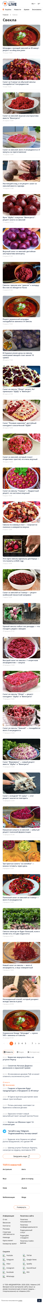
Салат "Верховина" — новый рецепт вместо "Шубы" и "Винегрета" (19, 763)
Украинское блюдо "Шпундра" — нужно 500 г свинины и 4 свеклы (20, 1034)
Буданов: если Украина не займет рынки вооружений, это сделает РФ (19, 1140)
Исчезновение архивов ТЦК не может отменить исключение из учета (21, 1075)
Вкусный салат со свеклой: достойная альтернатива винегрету (19, 252)
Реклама (6, 1229)
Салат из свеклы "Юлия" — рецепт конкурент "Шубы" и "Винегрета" (18, 695)
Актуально (7, 1169)
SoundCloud (31, 1268)
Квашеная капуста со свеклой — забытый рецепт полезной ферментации (21, 831)
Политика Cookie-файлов (27, 1242)
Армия (26, 9)
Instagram (10, 1268)
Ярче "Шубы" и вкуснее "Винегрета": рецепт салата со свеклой (19, 218)
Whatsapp (10, 1276)
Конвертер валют (10, 1244)
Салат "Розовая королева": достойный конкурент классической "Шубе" (19, 424)
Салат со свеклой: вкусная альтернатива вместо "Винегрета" (21, 117)
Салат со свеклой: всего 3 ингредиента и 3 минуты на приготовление (21, 151)
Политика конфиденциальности (28, 1226)
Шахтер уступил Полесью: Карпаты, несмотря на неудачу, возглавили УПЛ (20, 1148)
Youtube (9, 1255)
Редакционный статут (26, 1231)
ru (33, 4)
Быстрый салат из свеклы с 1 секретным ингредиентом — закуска (20, 661)
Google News (32, 1259)
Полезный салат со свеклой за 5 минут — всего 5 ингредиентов (21, 898)
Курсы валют (8, 1240)
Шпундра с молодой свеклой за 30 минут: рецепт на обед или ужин (21, 49)
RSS (28, 1272)
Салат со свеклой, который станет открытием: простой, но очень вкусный (20, 458)
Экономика (36, 9)
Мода (24, 1197)
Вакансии (6, 1222)
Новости (17, 9)
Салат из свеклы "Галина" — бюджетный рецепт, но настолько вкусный (21, 492)
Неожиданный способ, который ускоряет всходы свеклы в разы (21, 1000)
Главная (5, 15)
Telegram (10, 1259)
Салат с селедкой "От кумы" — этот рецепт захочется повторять (18, 797)
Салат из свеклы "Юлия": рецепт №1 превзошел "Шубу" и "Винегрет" (19, 390)
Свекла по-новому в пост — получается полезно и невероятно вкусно (20, 526)
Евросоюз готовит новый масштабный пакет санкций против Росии (20, 1114)
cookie (20, 1300)
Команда (6, 1237)
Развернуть (21, 1207)
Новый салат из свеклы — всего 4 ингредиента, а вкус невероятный (18, 966)
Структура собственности (8, 1233)
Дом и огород (27, 1179)
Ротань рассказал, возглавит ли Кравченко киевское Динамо (18, 1106)
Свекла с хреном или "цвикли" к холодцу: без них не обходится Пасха (21, 286)
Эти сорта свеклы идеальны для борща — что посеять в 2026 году (21, 559)
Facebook (10, 1272)
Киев (5, 1188)
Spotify (29, 1264)
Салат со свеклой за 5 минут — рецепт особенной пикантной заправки (20, 593)
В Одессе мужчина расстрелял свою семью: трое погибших (20, 1098)
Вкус (5, 1179)
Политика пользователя (25, 1220)
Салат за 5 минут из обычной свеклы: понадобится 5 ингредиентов (19, 83)
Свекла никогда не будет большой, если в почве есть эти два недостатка (21, 932)
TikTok (29, 1255)
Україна (8, 9)
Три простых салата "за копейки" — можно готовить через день (18, 864)
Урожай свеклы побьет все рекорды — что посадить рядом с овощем (21, 627)
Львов (24, 1188)
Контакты (6, 1226)
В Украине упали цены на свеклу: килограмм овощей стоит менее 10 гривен (18, 355)
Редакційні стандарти (24, 1236)
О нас (5, 1219)
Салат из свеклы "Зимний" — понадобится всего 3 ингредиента (21, 729)
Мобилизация (9, 1197)
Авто (24, 1169)
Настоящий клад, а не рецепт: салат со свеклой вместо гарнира (20, 184)
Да (39, 1300)
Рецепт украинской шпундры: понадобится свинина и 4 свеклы (17, 320)
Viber (8, 1264)
